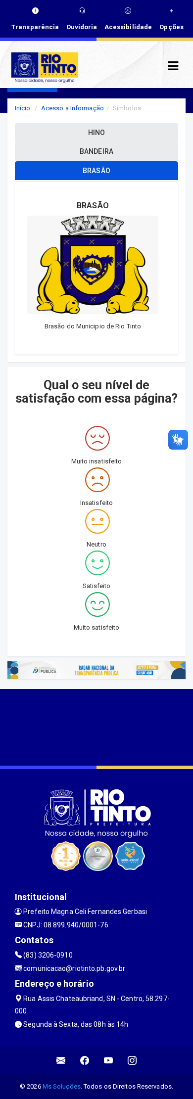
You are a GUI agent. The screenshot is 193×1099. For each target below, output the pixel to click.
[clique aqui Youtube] (108, 1060)
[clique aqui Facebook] (85, 1060)
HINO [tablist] (96, 133)
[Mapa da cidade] (96, 726)
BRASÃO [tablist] (96, 171)
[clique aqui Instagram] (132, 1060)
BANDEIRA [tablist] (96, 151)
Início (23, 108)
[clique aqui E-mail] (61, 1060)
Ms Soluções (62, 1086)
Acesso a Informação (72, 108)
